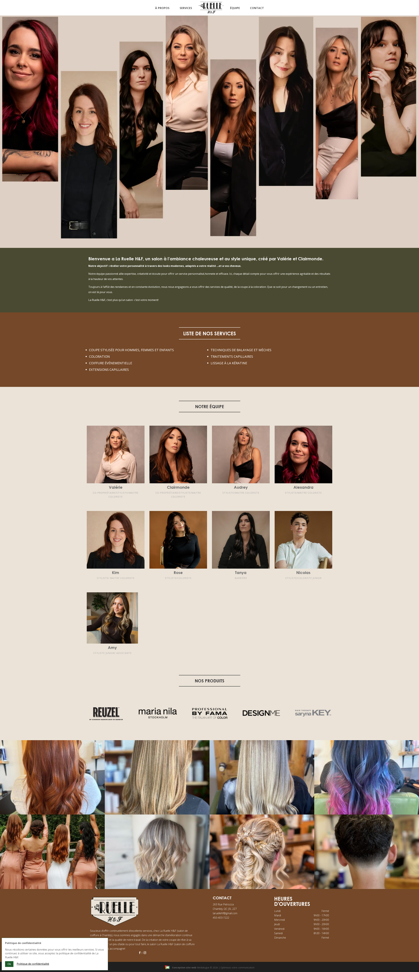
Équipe (235, 8)
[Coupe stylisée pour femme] (262, 813)
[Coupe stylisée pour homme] (366, 888)
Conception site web (184, 967)
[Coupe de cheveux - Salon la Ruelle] (157, 888)
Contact (257, 8)
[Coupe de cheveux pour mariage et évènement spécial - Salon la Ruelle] (52, 888)
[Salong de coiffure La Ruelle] (262, 888)
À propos (162, 8)
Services (186, 8)
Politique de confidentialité (33, 964)
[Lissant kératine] (157, 813)
